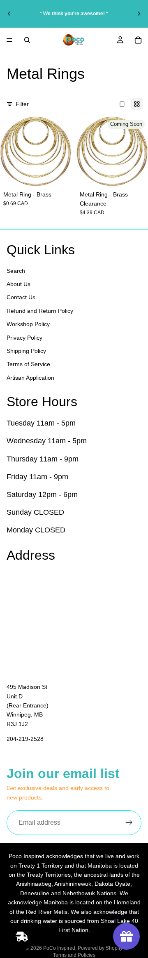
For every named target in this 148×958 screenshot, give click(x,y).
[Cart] (138, 40)
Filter (22, 104)
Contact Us (21, 297)
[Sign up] (129, 822)
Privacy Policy (24, 337)
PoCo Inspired (59, 948)
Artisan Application (30, 377)
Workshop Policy (28, 324)
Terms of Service (28, 364)
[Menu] (9, 40)
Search (16, 270)
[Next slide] (139, 14)
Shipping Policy (26, 351)
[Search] (27, 40)
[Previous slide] (9, 14)
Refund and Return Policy (40, 310)
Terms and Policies (74, 955)
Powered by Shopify (100, 948)
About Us (18, 284)
